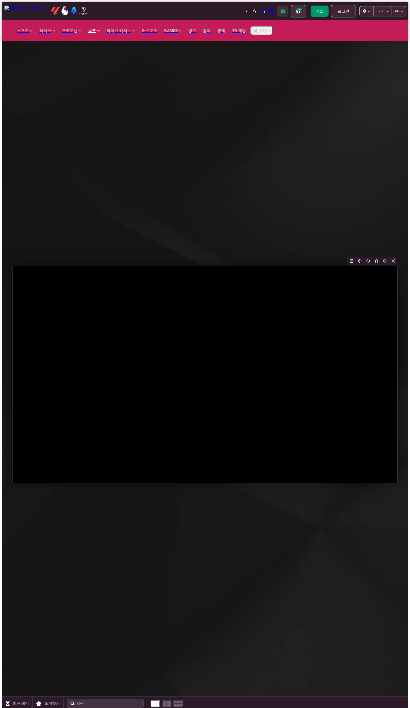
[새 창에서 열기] (351, 261)
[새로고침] (368, 261)
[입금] (282, 11)
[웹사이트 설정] (366, 11)
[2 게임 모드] (166, 703)
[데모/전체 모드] (385, 261)
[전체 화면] (360, 261)
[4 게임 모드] (178, 703)
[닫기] (393, 261)
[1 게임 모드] (155, 703)
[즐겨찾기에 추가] (376, 261)
